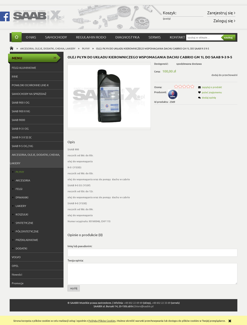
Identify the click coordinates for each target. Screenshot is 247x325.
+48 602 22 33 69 (161, 302)
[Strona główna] (39, 17)
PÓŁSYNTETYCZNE (27, 231)
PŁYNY (20, 172)
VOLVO (16, 257)
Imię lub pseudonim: (80, 246)
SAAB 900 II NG (21, 111)
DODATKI (21, 248)
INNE (15, 76)
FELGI (19, 189)
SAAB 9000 (18, 120)
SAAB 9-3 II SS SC (22, 137)
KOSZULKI (22, 214)
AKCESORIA (23, 180)
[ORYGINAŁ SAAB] (173, 94)
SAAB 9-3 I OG (20, 128)
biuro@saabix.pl (144, 306)
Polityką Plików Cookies (102, 320)
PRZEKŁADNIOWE (27, 240)
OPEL (15, 265)
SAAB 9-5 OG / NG (22, 146)
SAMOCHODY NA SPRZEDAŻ (29, 93)
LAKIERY (21, 206)
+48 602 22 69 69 (133, 302)
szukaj (228, 37)
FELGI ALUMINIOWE (24, 67)
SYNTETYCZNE (24, 223)
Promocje (18, 283)
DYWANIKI (22, 197)
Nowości (17, 274)
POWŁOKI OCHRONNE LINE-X (30, 85)
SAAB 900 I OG (20, 102)
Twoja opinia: (75, 260)
